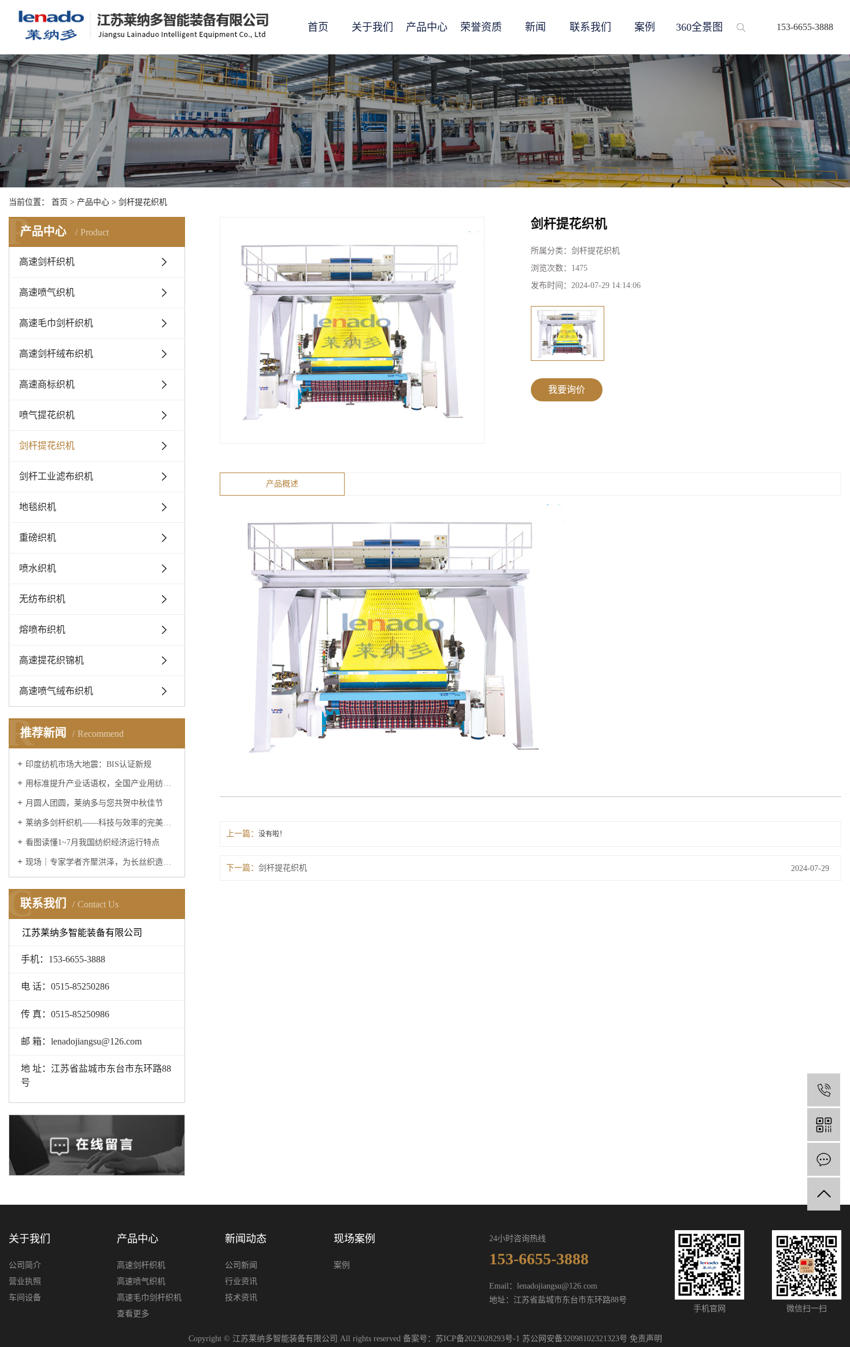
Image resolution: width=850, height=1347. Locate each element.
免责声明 (646, 1338)
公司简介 (25, 1265)
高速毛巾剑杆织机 (56, 323)
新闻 (535, 27)
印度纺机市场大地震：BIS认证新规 (88, 764)
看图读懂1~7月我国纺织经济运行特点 (92, 842)
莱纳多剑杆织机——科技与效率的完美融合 (100, 822)
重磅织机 (37, 538)
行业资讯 (241, 1281)
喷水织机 (37, 568)
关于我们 (372, 27)
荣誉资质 (481, 27)
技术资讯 (241, 1297)
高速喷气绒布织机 (56, 691)
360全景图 (699, 27)
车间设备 (25, 1297)
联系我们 (590, 27)
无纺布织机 (42, 599)
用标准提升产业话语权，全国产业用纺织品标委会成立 (100, 783)
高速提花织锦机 (51, 660)
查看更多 (133, 1313)
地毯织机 (37, 507)
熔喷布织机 (42, 629)
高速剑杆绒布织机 (56, 354)
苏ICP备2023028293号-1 (477, 1338)
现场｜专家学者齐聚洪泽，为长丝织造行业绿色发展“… (100, 862)
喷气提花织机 (47, 415)
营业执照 (25, 1281)
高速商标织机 (47, 384)
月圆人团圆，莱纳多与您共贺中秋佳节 (94, 803)
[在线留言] (823, 1159)
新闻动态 (246, 1239)
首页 (318, 27)
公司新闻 (241, 1265)
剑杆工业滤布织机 (56, 476)
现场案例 (354, 1239)
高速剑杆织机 (47, 262)
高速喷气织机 (47, 292)
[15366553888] (823, 1089)
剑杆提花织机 (143, 202)
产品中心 (427, 27)
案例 (644, 27)
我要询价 (566, 389)
